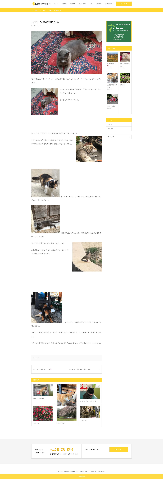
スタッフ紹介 (82, 3)
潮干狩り (122, 85)
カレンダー (124, 3)
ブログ (38, 25)
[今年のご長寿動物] (43, 390)
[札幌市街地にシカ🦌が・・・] (112, 57)
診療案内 (64, 3)
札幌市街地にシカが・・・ (112, 65)
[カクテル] (43, 413)
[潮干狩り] (125, 78)
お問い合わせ (108, 3)
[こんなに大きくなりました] (90, 391)
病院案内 (99, 3)
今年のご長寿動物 (38, 398)
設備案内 (72, 3)
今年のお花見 (61, 423)
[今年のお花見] (66, 413)
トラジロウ (83, 420)
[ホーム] (32, 10)
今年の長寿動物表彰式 (125, 65)
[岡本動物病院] (41, 4)
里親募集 (110, 128)
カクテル (36, 423)
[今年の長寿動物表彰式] (125, 57)
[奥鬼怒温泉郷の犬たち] (66, 400)
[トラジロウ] (90, 412)
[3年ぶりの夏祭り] (112, 99)
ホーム (56, 3)
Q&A (91, 3)
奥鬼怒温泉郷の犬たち (112, 86)
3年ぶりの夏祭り (111, 106)
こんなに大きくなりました (88, 401)
